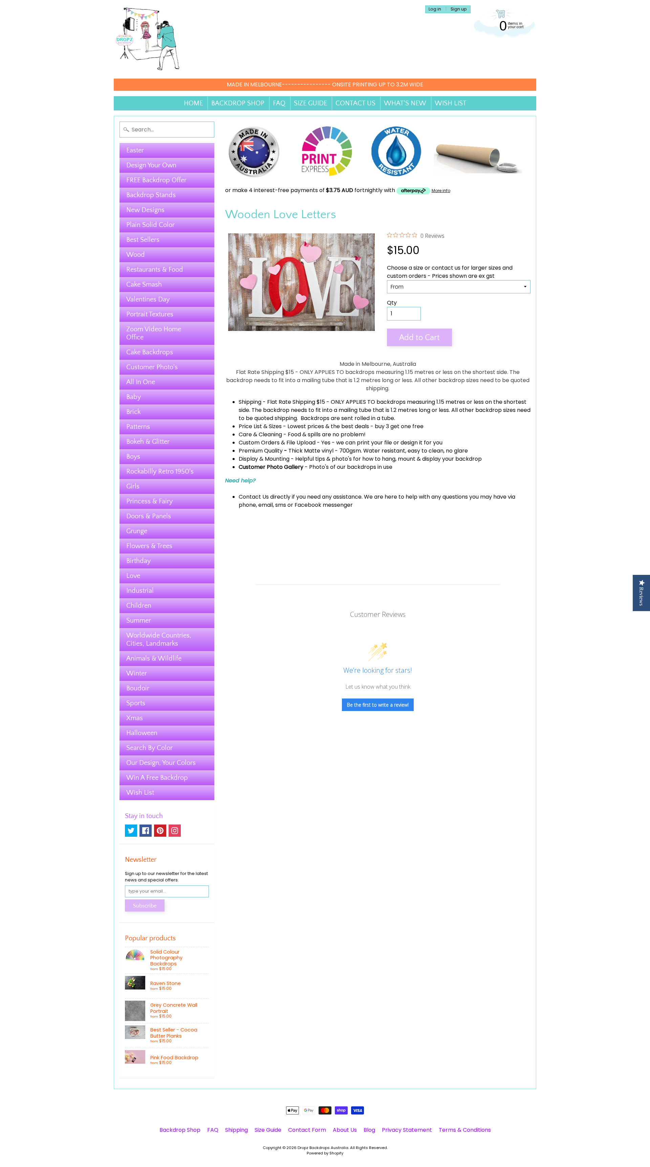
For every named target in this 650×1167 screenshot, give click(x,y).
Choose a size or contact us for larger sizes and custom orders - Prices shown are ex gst (450, 272)
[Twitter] (131, 831)
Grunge (136, 531)
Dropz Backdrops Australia (323, 1147)
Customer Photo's (152, 367)
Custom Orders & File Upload (277, 442)
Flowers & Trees (149, 546)
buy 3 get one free (399, 426)
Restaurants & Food (154, 269)
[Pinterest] (160, 831)
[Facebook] (145, 831)
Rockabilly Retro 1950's (160, 471)
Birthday (138, 561)
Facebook (308, 505)
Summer (138, 620)
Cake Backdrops (149, 352)
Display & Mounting (264, 459)
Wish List (140, 792)
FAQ (279, 103)
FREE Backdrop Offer (156, 180)
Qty (392, 303)
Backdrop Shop (179, 1130)
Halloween (141, 733)
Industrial (140, 591)
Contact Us (254, 497)
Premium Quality (261, 451)
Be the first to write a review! (378, 705)
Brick (133, 412)
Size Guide (268, 1130)
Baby (133, 397)
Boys (133, 456)
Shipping (250, 402)
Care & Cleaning (260, 434)
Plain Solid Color (150, 225)
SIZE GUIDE (310, 103)
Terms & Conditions (465, 1130)
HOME (193, 103)
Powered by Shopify (325, 1153)
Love (133, 576)
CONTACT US (355, 103)
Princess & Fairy (149, 501)
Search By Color (149, 748)
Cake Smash (144, 284)
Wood (135, 254)
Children (138, 605)
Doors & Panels (148, 516)
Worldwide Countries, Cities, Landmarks (158, 639)
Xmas (134, 718)
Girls (132, 486)
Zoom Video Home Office (153, 333)
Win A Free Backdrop (157, 778)
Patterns (138, 427)
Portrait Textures (149, 314)
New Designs (145, 210)
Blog (369, 1130)
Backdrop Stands (151, 195)
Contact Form (307, 1130)
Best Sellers (142, 240)
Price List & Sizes (260, 426)
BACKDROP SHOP (237, 103)
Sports (135, 703)
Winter (136, 673)
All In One (140, 382)
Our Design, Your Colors (161, 763)
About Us (345, 1130)
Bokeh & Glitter (148, 441)
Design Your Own (151, 165)
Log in (435, 9)
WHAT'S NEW (405, 103)
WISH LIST (451, 103)
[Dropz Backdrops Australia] (147, 39)
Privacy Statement (407, 1130)
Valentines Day (148, 299)
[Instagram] (175, 831)
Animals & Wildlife (153, 658)
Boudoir (137, 688)
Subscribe (144, 906)
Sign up (459, 9)
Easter (135, 150)
